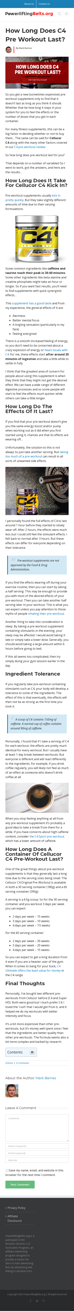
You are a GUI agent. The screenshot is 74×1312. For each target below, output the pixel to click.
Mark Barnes (46, 1078)
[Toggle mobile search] (59, 14)
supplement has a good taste (31, 303)
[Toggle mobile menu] (67, 14)
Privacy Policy (17, 1208)
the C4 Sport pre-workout (46, 836)
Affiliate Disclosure (15, 1218)
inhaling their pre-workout (46, 614)
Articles (9, 1063)
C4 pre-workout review (29, 147)
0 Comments (22, 1063)
